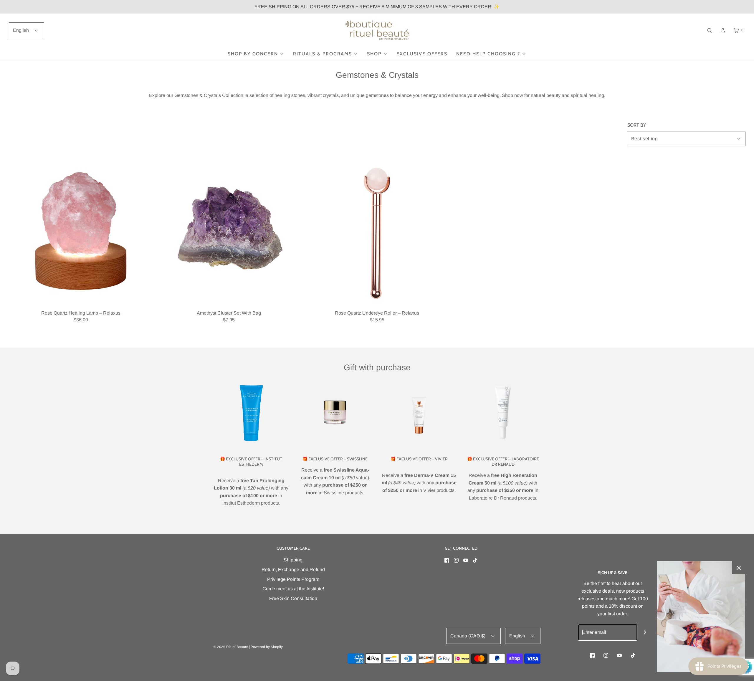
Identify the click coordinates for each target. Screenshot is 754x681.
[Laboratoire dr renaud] (502, 412)
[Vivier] (419, 412)
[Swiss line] (335, 412)
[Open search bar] (709, 30)
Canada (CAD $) (468, 635)
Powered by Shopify (267, 647)
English (21, 30)
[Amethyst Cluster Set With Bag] (229, 231)
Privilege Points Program (293, 579)
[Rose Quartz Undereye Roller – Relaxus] (377, 231)
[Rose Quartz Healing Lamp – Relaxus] (81, 231)
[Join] (645, 632)
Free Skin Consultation (293, 598)
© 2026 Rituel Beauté (231, 647)
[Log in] (722, 30)
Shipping (293, 559)
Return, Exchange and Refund (293, 569)
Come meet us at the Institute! (293, 588)
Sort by (636, 125)
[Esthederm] (251, 412)
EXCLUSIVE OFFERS (421, 54)
